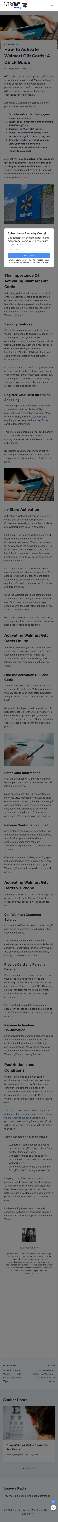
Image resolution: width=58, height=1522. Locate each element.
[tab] (23, 1468)
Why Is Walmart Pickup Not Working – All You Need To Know (43, 1374)
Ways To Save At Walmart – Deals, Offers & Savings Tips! (12, 1374)
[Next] (50, 1435)
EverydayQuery (14, 69)
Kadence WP (29, 1513)
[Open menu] (52, 5)
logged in (24, 1496)
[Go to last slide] (8, 1435)
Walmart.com (39, 416)
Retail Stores (11, 44)
